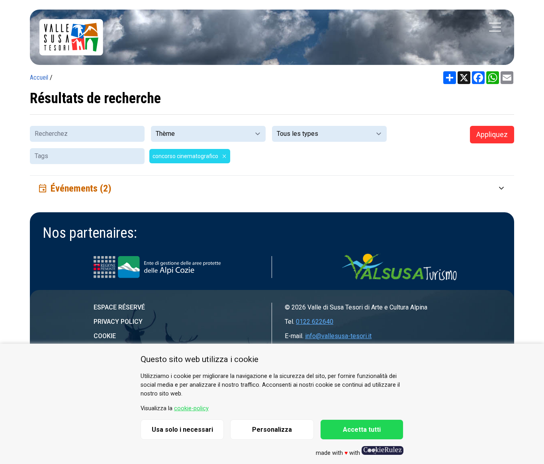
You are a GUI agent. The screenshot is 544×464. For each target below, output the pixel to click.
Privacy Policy (118, 321)
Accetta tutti (362, 429)
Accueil (39, 77)
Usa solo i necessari (182, 429)
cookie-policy (191, 408)
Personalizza (272, 429)
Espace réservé (119, 307)
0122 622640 (314, 321)
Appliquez (492, 134)
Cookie (105, 336)
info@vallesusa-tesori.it (338, 336)
